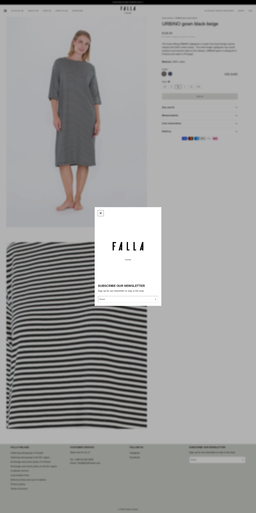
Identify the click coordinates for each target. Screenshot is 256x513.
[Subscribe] (155, 299)
